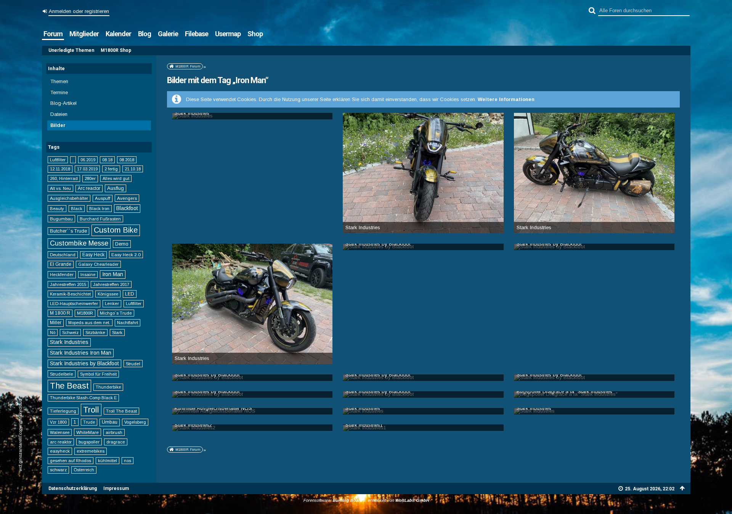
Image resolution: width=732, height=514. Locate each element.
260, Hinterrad (64, 178)
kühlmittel (107, 460)
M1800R (85, 313)
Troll (91, 409)
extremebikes (90, 451)
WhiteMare (87, 432)
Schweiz (70, 332)
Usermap (228, 34)
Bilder (58, 125)
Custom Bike (116, 230)
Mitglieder (84, 34)
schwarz (58, 469)
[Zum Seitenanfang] (682, 488)
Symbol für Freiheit (98, 374)
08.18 (107, 159)
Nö (52, 332)
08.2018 (126, 159)
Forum (53, 34)
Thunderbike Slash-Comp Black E (83, 397)
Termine (59, 92)
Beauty (57, 208)
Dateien (58, 114)
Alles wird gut (116, 178)
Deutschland (62, 254)
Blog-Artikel (63, 103)
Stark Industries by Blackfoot (84, 363)
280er (90, 178)
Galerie (168, 34)
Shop (255, 34)
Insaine (87, 274)
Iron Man (112, 274)
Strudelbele (61, 373)
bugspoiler (89, 441)
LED (129, 294)
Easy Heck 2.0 (126, 254)
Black (76, 208)
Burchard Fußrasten (100, 219)
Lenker (112, 303)
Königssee (108, 294)
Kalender (118, 34)
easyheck (60, 451)
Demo (121, 244)
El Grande (60, 264)
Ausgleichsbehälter (69, 198)
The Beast (69, 385)
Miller (55, 322)
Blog (144, 34)
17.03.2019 (87, 169)
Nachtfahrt (127, 322)
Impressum (116, 488)
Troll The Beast (121, 411)
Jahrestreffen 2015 (68, 284)
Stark (117, 332)
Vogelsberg (135, 422)
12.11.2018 (60, 169)
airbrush (114, 432)
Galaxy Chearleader (98, 264)
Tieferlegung (63, 411)
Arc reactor (89, 188)
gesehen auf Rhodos (70, 460)
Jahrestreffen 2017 (111, 284)
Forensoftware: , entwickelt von (366, 500)
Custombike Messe (79, 243)
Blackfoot (127, 208)
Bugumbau (61, 218)
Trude (89, 422)
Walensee (59, 432)
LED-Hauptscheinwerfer (74, 303)
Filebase (196, 34)
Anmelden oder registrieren (79, 11)
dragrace (115, 442)
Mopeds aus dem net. (89, 322)
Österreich (84, 469)
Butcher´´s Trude (68, 231)
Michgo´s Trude (116, 313)
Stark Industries (69, 342)
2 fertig (111, 169)
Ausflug (115, 188)
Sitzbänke (95, 332)
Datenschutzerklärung (72, 488)
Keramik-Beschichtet (70, 294)
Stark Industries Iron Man (80, 353)
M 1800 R (60, 313)
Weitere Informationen (506, 99)
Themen (59, 81)
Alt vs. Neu (60, 188)
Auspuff (102, 198)
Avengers (127, 198)
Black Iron (99, 208)
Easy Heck (93, 254)
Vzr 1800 (58, 422)
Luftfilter (58, 159)
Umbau (109, 422)
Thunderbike (108, 387)
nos (127, 460)
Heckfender (62, 274)
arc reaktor (61, 442)
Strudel (133, 363)
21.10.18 (133, 169)
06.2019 (87, 159)
